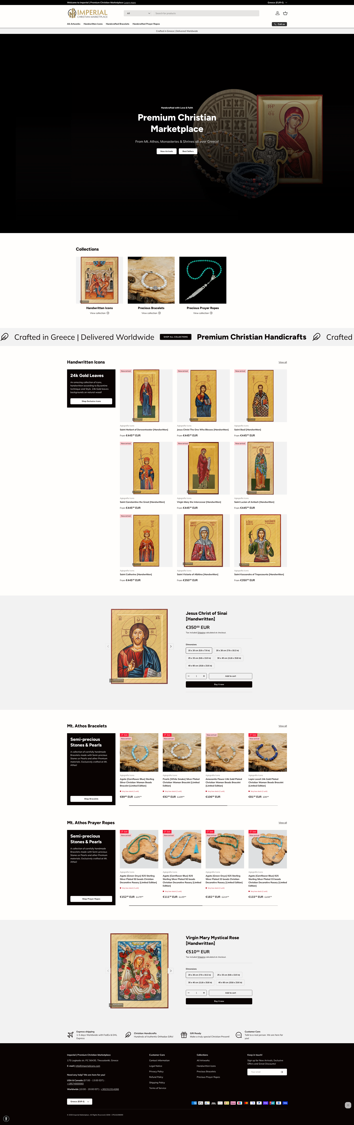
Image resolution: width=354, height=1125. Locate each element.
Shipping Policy (157, 1082)
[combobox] (191, 13)
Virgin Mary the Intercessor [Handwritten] (199, 502)
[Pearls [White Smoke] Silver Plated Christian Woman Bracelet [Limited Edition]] (182, 752)
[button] (285, 13)
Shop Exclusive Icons (91, 401)
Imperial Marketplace (81, 1115)
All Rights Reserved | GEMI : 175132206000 (106, 1115)
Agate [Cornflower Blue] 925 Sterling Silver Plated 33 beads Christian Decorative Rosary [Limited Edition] (267, 880)
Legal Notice (155, 1066)
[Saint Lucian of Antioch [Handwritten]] (260, 468)
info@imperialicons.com (88, 1066)
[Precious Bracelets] (151, 280)
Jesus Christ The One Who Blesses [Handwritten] (203, 429)
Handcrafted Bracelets (117, 23)
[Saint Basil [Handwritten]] (260, 395)
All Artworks (73, 23)
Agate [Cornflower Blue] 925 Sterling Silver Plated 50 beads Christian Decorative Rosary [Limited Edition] (182, 880)
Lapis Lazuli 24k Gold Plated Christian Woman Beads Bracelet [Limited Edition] (265, 782)
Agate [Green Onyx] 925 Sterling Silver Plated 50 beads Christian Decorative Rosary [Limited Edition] (138, 879)
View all (283, 362)
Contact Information (159, 1060)
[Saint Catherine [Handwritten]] (146, 540)
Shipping (201, 632)
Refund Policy (156, 1077)
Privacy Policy (156, 1071)
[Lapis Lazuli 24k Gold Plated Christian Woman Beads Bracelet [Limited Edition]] (267, 752)
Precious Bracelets (151, 308)
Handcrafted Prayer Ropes (146, 23)
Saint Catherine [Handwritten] (136, 574)
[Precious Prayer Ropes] (202, 280)
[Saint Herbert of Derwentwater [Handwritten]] (146, 395)
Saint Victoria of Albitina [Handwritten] (197, 574)
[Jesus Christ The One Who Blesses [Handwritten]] (203, 395)
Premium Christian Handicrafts (156, 337)
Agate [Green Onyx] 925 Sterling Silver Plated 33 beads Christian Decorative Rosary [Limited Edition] (224, 879)
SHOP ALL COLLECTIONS (80, 337)
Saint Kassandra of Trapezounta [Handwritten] (259, 574)
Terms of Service (157, 1088)
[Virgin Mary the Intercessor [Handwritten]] (203, 468)
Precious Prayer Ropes (203, 308)
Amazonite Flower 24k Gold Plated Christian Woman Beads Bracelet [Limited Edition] (224, 782)
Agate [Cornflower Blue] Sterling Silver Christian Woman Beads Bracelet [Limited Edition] (137, 782)
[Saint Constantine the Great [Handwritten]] (146, 468)
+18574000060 (75, 1083)
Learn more (130, 2)
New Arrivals (166, 151)
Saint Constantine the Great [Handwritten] (142, 502)
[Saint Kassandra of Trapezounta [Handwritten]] (260, 540)
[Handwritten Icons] (99, 280)
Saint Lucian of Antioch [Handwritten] (254, 502)
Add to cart (230, 676)
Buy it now (219, 684)
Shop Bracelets (91, 799)
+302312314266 (110, 1089)
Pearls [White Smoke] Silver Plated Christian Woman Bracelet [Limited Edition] (181, 782)
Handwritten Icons (93, 23)
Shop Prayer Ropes (91, 899)
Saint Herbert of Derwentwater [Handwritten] (144, 429)
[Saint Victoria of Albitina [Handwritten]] (203, 540)
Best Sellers (188, 151)
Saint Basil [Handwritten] (247, 429)
